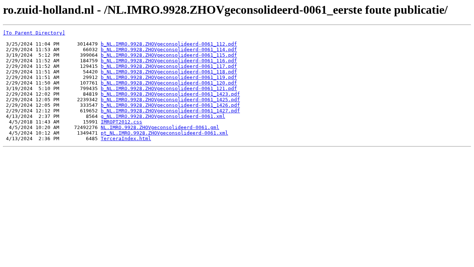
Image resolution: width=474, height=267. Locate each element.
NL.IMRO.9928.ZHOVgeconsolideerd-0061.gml (160, 127)
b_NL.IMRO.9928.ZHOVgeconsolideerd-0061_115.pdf (169, 55)
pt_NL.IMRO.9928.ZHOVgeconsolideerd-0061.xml (164, 133)
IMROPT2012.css (121, 122)
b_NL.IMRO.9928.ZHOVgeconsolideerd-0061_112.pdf (169, 44)
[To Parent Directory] (34, 33)
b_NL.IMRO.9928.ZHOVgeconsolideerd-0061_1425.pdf (170, 99)
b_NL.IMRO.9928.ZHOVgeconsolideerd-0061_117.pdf (169, 66)
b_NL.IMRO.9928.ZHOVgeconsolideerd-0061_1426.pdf (170, 105)
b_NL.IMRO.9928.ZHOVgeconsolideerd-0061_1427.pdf (170, 110)
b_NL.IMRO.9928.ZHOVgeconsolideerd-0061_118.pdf (169, 72)
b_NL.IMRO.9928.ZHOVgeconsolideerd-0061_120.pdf (169, 83)
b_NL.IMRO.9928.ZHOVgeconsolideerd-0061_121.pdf (169, 88)
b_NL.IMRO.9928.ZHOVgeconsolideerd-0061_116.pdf (169, 60)
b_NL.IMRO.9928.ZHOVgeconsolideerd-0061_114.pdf (169, 49)
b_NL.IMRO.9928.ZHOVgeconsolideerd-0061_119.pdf (169, 77)
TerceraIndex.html (126, 138)
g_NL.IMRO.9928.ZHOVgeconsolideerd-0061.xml (163, 116)
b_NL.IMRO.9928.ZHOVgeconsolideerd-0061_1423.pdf (170, 94)
